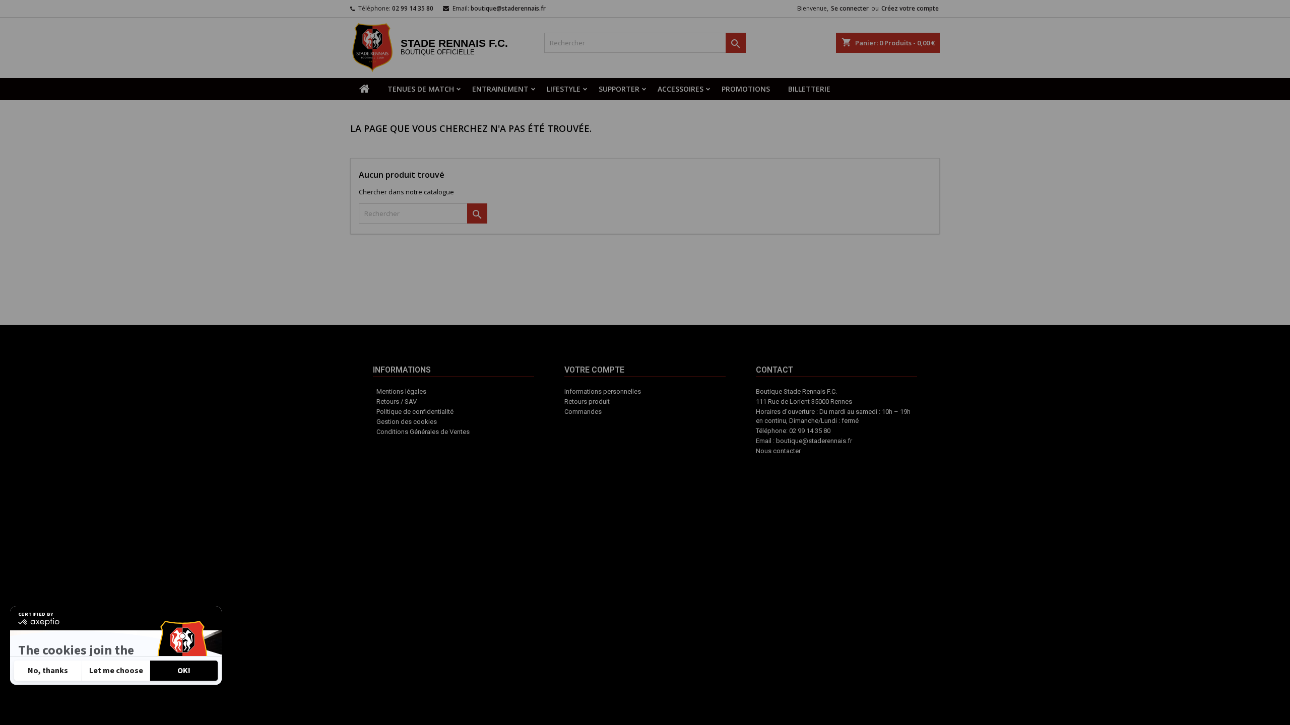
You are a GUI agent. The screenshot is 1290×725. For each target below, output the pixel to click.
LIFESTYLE (563, 89)
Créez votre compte (910, 8)
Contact (675, 431)
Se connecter (850, 8)
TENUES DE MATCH (421, 89)
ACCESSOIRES (680, 89)
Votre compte (631, 436)
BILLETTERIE (809, 89)
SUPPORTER (619, 89)
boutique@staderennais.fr (508, 8)
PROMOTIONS (746, 89)
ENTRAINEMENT (500, 89)
